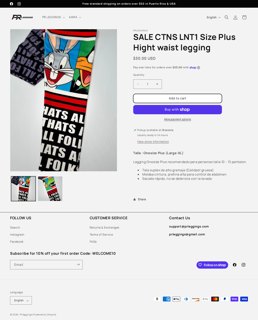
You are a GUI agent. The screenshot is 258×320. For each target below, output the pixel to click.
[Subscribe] (78, 264)
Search (15, 227)
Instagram (17, 234)
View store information (153, 141)
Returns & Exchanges (104, 227)
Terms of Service (101, 234)
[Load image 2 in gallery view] (50, 188)
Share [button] (142, 199)
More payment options (177, 119)
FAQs (93, 241)
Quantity (138, 75)
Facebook (17, 241)
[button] (53, 17)
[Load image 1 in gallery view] (23, 188)
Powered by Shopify (44, 314)
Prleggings (26, 314)
